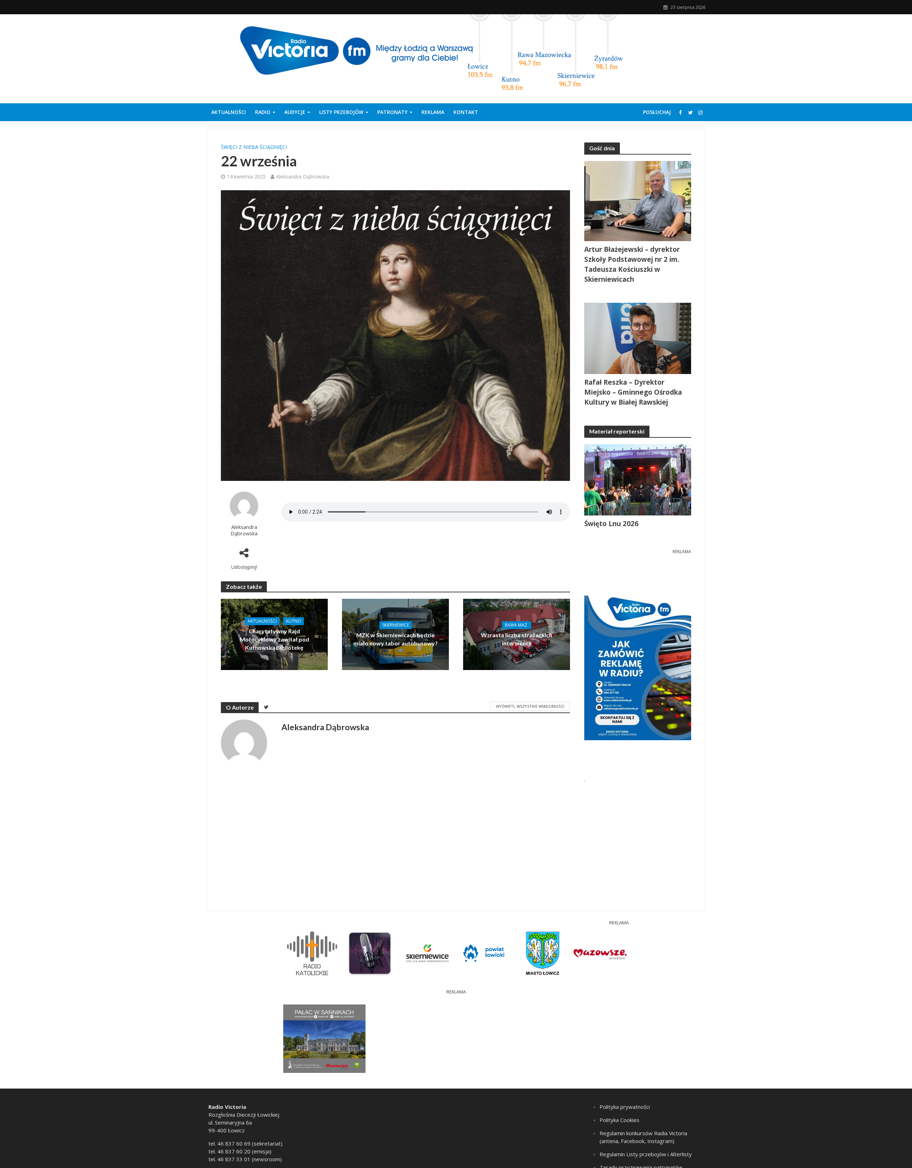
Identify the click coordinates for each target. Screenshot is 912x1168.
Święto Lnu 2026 (611, 523)
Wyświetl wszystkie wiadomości (530, 706)
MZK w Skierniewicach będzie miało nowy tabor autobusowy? (395, 639)
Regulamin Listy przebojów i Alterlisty (646, 1154)
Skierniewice (395, 625)
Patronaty (392, 112)
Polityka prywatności (625, 1106)
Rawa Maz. (516, 625)
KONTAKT (466, 112)
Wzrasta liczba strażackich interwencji (516, 639)
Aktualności (228, 112)
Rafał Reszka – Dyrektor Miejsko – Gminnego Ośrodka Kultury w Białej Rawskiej (633, 392)
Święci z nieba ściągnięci (254, 147)
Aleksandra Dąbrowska (302, 176)
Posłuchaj (657, 112)
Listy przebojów (341, 112)
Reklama (432, 112)
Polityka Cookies (619, 1119)
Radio (262, 112)
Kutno (293, 621)
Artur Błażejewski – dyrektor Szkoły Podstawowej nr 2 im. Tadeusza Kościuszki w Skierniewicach (632, 264)
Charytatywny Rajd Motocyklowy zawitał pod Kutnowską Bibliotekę (274, 639)
